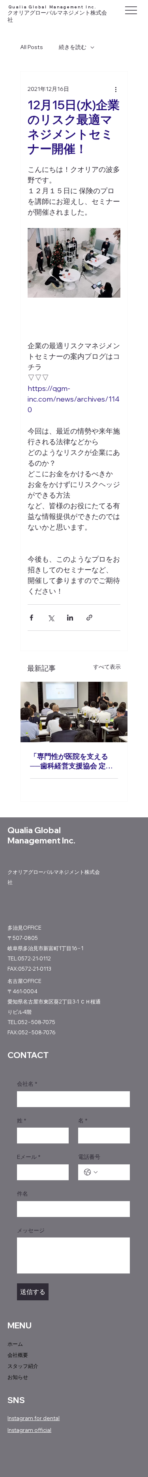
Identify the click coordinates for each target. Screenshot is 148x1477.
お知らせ (17, 1377)
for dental (46, 1418)
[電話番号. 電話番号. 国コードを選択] (91, 1172)
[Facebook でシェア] (31, 617)
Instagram (20, 1418)
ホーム (15, 1344)
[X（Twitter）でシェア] (50, 617)
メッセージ (31, 1230)
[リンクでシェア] (89, 617)
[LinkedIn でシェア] (70, 617)
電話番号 (89, 1156)
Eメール (28, 1156)
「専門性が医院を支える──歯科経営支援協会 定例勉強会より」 (71, 761)
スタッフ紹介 (22, 1366)
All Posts (31, 47)
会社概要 (17, 1355)
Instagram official (29, 1430)
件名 (22, 1193)
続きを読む (72, 47)
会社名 (27, 1083)
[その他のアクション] (115, 89)
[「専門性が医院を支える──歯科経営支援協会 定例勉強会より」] (74, 712)
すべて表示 (107, 666)
